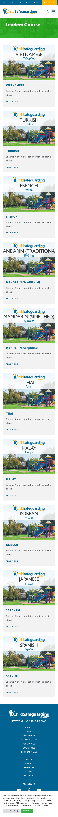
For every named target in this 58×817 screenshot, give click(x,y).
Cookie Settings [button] (11, 811)
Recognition (29, 740)
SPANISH (12, 676)
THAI (9, 413)
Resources (29, 744)
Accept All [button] (27, 811)
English (7, 2)
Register (28, 2)
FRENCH (12, 216)
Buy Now (29, 776)
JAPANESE (13, 610)
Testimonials (29, 752)
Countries (29, 748)
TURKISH (12, 151)
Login (29, 771)
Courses (29, 732)
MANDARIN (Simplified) (22, 348)
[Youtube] (39, 790)
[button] (53, 11)
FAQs (29, 759)
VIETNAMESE (15, 85)
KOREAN (12, 545)
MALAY (11, 479)
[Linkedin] (19, 790)
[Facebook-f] (29, 790)
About (29, 727)
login (36, 2)
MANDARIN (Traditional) (23, 282)
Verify (18, 2)
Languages (29, 736)
